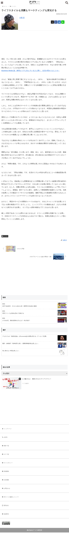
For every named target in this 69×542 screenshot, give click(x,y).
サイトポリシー (8, 462)
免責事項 (6, 514)
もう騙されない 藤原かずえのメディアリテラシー (36, 379)
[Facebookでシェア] (55, 22)
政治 (3, 304)
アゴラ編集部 (25, 383)
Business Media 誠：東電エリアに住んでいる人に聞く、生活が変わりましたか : (30, 71)
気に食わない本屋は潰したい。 (11, 350)
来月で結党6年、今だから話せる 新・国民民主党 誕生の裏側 (19, 306)
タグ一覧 (6, 454)
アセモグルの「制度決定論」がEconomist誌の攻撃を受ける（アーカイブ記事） (24, 336)
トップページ (7, 428)
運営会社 (6, 505)
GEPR (5, 437)
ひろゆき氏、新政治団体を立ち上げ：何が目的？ (16, 320)
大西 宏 (22, 18)
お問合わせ (7, 488)
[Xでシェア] (52, 22)
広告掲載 (6, 480)
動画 (4, 297)
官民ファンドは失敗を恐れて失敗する (13, 313)
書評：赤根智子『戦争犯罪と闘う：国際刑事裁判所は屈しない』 (20, 343)
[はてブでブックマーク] (59, 22)
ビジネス (5, 236)
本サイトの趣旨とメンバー (11, 497)
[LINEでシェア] (62, 22)
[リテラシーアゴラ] (11, 383)
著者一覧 (6, 445)
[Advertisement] (34, 43)
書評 (4, 330)
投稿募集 (6, 471)
